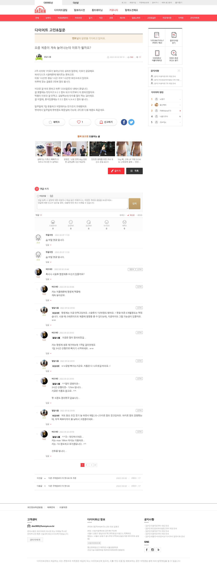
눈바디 (48, 18)
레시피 (122, 18)
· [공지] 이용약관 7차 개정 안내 (156, 531)
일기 (90, 18)
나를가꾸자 (164, 116)
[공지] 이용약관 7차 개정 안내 (165, 83)
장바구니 (155, 2)
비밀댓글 (43, 196)
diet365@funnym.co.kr (43, 526)
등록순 (122, 215)
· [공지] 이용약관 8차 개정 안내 (156, 526)
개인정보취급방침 (35, 507)
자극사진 (78, 18)
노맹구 (162, 99)
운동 (111, 18)
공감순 (139, 215)
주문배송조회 (144, 2)
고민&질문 (151, 18)
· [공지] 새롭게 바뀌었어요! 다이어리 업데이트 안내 (164, 536)
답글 (47, 245)
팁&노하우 (136, 18)
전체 (37, 18)
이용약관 (63, 507)
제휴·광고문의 (167, 2)
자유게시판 (167, 18)
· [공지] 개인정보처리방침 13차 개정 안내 (160, 528)
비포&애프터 (63, 18)
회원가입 (133, 2)
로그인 (124, 2)
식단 (101, 18)
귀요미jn (163, 122)
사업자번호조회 (94, 543)
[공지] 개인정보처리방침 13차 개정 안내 (168, 80)
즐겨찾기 (178, 2)
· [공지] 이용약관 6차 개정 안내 (156, 534)
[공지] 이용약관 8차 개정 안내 (165, 76)
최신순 (132, 215)
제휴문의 (51, 507)
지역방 (180, 18)
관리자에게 (194, 18)
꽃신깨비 (163, 105)
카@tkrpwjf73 (165, 111)
